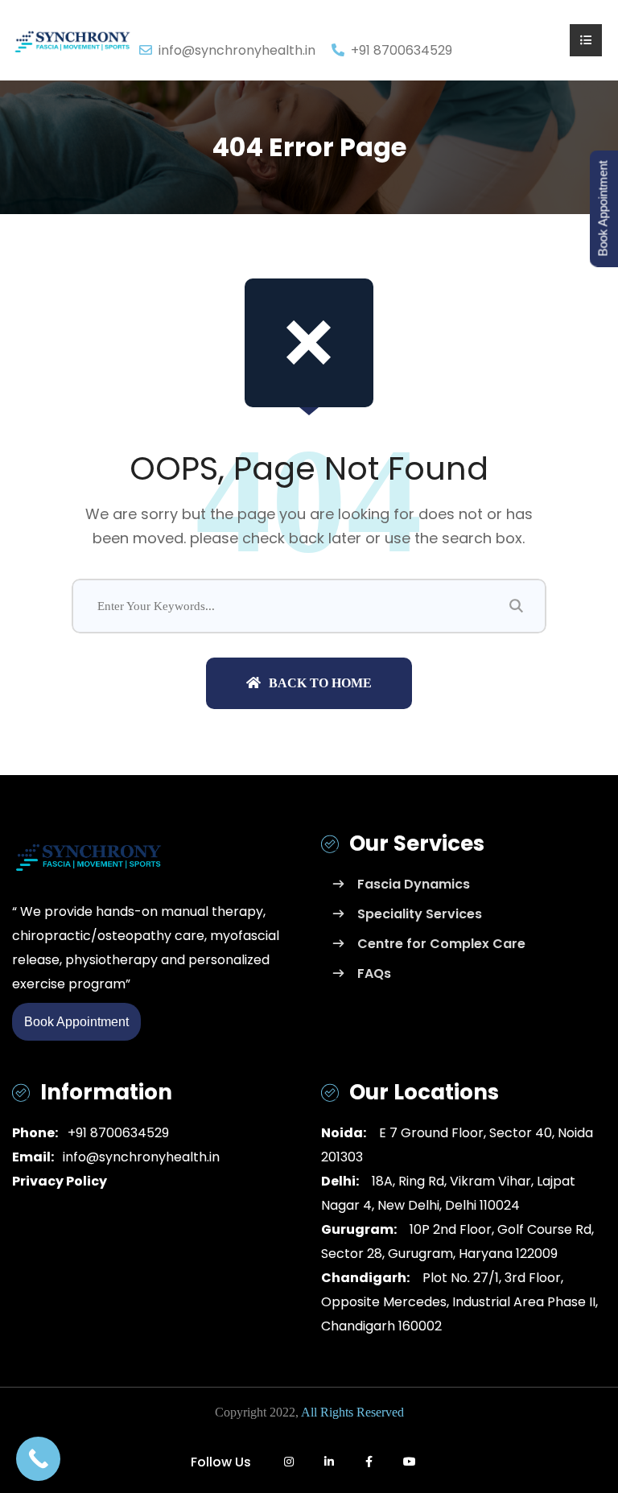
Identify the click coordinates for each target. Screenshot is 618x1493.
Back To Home (320, 683)
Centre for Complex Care (441, 943)
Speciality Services (419, 914)
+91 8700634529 (115, 1133)
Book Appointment (76, 1022)
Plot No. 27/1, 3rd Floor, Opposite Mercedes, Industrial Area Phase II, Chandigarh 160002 (459, 1301)
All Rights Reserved (352, 1412)
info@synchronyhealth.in (237, 50)
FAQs (374, 973)
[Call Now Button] (38, 1459)
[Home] (72, 39)
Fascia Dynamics (413, 884)
